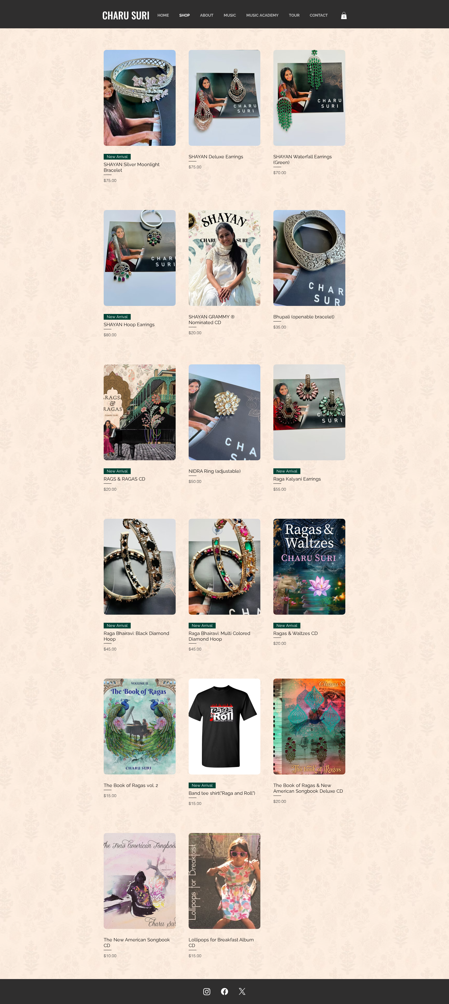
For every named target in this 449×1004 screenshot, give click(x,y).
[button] (344, 15)
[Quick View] (140, 98)
